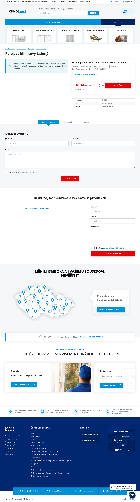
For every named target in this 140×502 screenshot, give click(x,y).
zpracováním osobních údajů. (27, 172)
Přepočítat (113, 66)
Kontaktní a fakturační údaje (68, 1)
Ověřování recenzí (85, 1)
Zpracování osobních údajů (40, 448)
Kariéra (33, 433)
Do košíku (118, 85)
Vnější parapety (41, 49)
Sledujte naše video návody (114, 491)
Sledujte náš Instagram (86, 491)
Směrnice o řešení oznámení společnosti (44, 470)
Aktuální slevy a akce (12, 439)
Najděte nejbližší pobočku (29, 491)
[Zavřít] (134, 486)
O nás (33, 439)
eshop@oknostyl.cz (91, 434)
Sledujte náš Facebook (57, 491)
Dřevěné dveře (10, 451)
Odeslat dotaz (70, 178)
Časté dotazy (35, 458)
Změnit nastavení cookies (39, 476)
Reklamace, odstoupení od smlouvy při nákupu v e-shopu (50, 473)
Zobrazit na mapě (119, 450)
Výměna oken (9, 454)
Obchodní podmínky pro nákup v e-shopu (44, 451)
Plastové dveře (10, 445)
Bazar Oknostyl (36, 436)
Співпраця (34, 464)
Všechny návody (109, 385)
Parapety (31, 49)
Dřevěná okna (9, 448)
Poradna (33, 467)
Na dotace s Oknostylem (13, 436)
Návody (53, 1)
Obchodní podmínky (13, 1)
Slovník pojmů (35, 445)
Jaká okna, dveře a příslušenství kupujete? (34, 1)
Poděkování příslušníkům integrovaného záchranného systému (51, 461)
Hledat (93, 13)
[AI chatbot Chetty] (132, 495)
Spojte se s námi (90, 440)
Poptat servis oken (21, 385)
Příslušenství (21, 49)
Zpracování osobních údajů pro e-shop (44, 455)
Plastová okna (10, 442)
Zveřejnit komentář (113, 253)
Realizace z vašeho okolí (109, 310)
